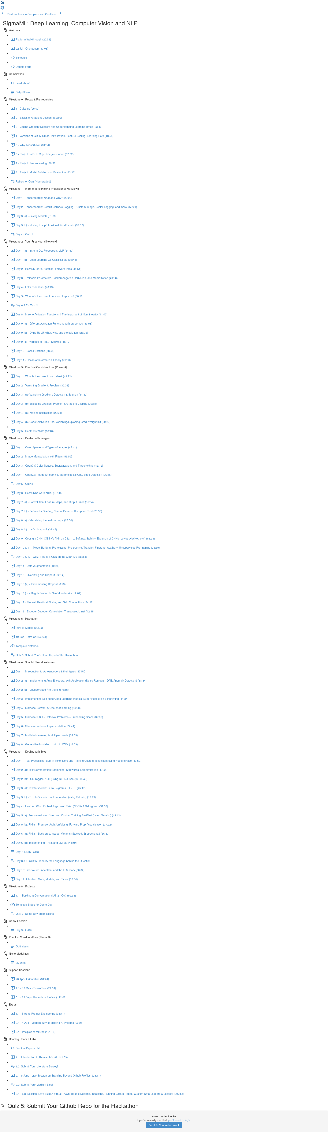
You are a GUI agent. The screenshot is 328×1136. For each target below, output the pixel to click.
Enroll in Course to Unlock (164, 1125)
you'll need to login (179, 1120)
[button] (2, 3)
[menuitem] (2, 9)
